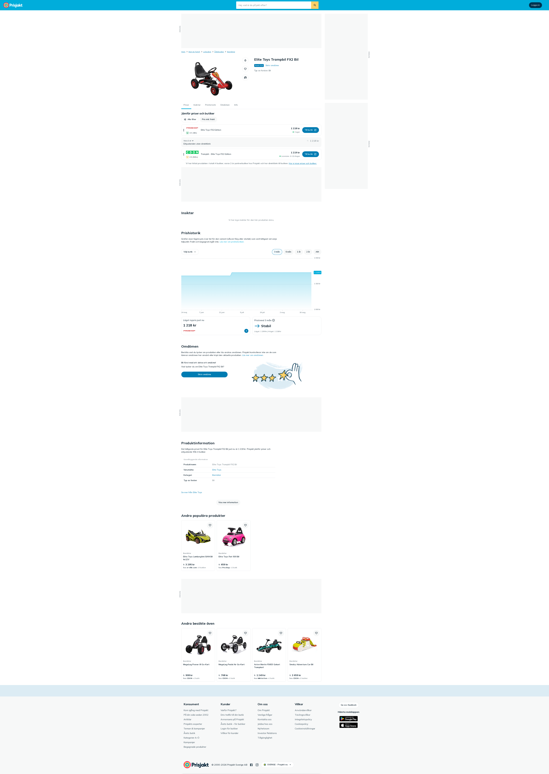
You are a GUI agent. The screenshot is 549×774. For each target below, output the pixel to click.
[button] (245, 60)
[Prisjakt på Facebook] (251, 764)
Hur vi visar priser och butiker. (303, 163)
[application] (251, 285)
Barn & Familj (194, 52)
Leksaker (207, 52)
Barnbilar (231, 52)
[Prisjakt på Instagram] (257, 764)
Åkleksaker (219, 52)
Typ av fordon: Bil (262, 70)
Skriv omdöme (272, 65)
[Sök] (315, 5)
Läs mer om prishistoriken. (232, 241)
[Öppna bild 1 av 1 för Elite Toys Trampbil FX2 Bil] (211, 78)
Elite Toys (216, 469)
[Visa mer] (183, 130)
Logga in (535, 5)
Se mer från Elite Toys (191, 492)
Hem (183, 52)
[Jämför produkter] (245, 77)
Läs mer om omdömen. (253, 355)
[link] (198, 545)
